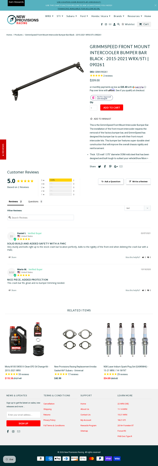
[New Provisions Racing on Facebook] (8, 431)
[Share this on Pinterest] (109, 166)
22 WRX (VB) (123, 404)
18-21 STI (122, 420)
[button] (121, 87)
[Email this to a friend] (120, 166)
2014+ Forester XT (126, 425)
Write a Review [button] (140, 181)
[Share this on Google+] (115, 166)
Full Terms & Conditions (54, 425)
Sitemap (84, 431)
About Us (85, 409)
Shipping (48, 409)
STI (60, 16)
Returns (47, 415)
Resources (135, 16)
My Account (86, 420)
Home (83, 404)
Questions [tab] (33, 201)
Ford (84, 16)
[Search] (118, 25)
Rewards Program (88, 425)
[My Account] (114, 25)
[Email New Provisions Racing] (19, 431)
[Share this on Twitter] (99, 166)
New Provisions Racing (74, 452)
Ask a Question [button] (112, 181)
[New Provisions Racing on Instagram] (13, 431)
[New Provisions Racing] (22, 20)
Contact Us (85, 415)
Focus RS (122, 431)
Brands (119, 16)
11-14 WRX (122, 409)
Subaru (72, 16)
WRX (49, 16)
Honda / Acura (100, 16)
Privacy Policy (49, 420)
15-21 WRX (122, 415)
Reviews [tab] (13, 201)
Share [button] (13, 257)
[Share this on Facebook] (104, 166)
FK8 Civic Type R (125, 436)
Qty (91, 102)
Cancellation (49, 404)
